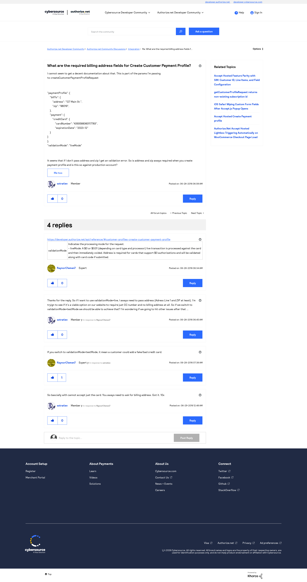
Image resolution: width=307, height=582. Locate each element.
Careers (160, 490)
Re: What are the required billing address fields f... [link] (167, 49)
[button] (52, 199)
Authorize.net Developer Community (179, 12)
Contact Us (162, 477)
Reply (192, 198)
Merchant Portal (35, 477)
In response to (96, 320)
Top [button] (49, 574)
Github (222, 483)
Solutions (95, 483)
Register (31, 471)
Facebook (224, 477)
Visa (206, 542)
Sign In (258, 12)
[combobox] (137, 31)
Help (241, 12)
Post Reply (186, 437)
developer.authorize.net (217, 1)
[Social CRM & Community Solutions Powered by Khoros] (255, 575)
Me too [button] (58, 172)
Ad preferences (269, 542)
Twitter (222, 471)
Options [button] (257, 48)
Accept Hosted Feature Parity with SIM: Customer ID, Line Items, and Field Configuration (237, 80)
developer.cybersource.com (247, 1)
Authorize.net (226, 542)
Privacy (247, 542)
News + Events (163, 483)
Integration (134, 49)
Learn (92, 471)
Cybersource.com (165, 471)
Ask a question (204, 31)
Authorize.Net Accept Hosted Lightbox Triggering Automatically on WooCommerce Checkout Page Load (236, 133)
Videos (93, 477)
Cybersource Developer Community (54, 12)
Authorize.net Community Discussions (106, 49)
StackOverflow (227, 490)
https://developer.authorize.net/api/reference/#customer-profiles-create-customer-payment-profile (108, 239)
